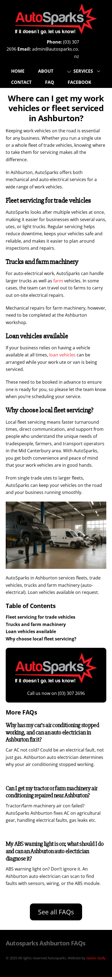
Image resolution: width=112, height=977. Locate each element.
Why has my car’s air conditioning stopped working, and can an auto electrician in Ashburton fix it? (52, 732)
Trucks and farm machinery (36, 624)
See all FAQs (56, 912)
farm (58, 281)
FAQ (49, 82)
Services (82, 71)
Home (17, 71)
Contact (21, 82)
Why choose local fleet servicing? (41, 639)
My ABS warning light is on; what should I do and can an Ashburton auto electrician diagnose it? (55, 851)
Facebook (79, 82)
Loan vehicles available (31, 631)
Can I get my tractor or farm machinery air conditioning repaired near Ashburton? (52, 791)
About (45, 71)
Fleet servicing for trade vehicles (40, 617)
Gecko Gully (95, 957)
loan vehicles (62, 355)
